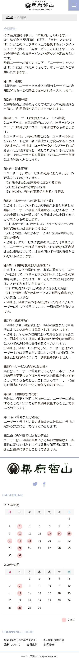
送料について (12, 644)
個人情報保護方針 (53, 640)
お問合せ (49, 644)
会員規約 (32, 644)
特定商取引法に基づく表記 (20, 640)
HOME (9, 17)
